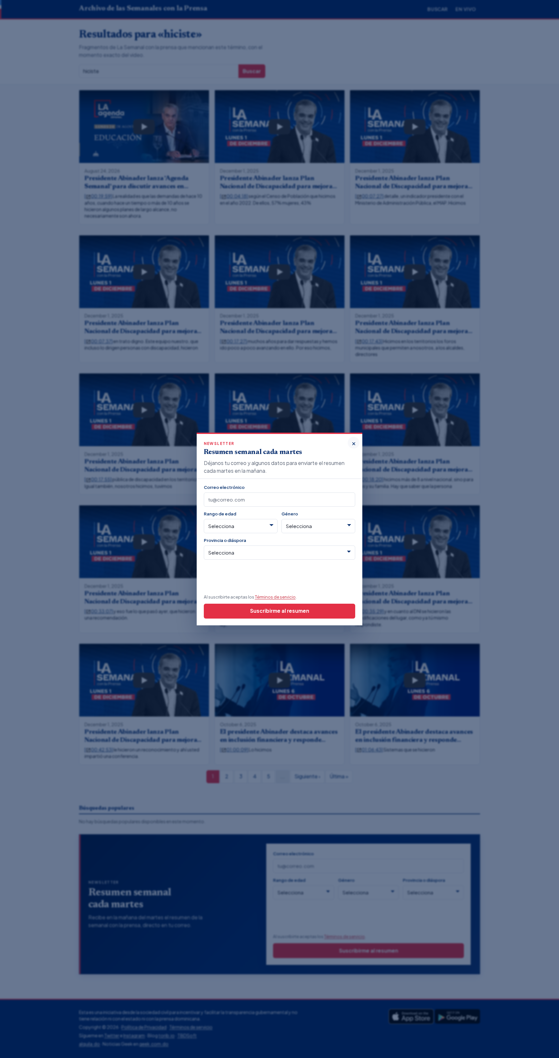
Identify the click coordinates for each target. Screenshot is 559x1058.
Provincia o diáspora (225, 540)
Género (289, 513)
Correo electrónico (224, 487)
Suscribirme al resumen (279, 611)
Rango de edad (220, 513)
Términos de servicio (275, 596)
